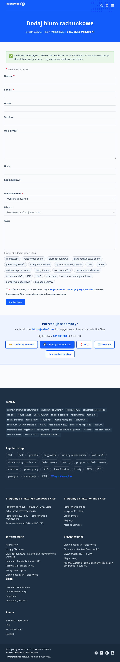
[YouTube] (107, 653)
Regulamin (11, 596)
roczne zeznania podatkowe (76, 276)
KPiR (90, 264)
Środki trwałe (71, 515)
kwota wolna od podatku (80, 424)
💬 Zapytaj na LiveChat (57, 344)
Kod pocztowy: (12, 179)
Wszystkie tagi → (61, 476)
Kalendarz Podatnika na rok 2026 (23, 561)
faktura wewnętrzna (63, 419)
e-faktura (13, 469)
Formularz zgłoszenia (17, 620)
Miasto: (8, 207)
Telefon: (8, 116)
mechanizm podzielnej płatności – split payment (28, 429)
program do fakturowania (91, 462)
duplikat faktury (73, 410)
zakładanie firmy (44, 281)
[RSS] (112, 653)
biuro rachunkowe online (87, 258)
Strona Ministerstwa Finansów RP (81, 549)
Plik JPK (43, 424)
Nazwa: (9, 75)
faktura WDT (46, 419)
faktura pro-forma (15, 419)
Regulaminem (58, 289)
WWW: (8, 103)
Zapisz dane (15, 302)
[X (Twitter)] (101, 653)
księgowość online (33, 258)
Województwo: (13, 193)
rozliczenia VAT (14, 276)
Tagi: (7, 220)
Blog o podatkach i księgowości (22, 574)
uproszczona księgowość (69, 264)
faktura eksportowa (59, 414)
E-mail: (9, 89)
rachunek (88, 429)
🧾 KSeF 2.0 (104, 344)
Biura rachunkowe (54, 32)
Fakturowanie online (74, 506)
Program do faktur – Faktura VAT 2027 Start (28, 506)
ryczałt (101, 264)
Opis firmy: (10, 130)
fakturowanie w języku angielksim (21, 424)
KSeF (38, 276)
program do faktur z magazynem (66, 429)
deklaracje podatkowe (87, 270)
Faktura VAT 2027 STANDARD (21, 511)
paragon (13, 476)
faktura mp (92, 414)
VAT (10, 455)
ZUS (46, 469)
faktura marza (77, 414)
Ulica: (7, 166)
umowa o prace (31, 434)
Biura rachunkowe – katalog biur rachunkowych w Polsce (31, 555)
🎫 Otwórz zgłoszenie (21, 344)
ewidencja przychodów (18, 270)
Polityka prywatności (16, 600)
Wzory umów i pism (16, 570)
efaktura (11, 414)
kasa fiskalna (61, 469)
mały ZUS (99, 424)
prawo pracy (31, 469)
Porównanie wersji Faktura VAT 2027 (24, 523)
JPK (29, 276)
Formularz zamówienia (18, 586)
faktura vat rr (32, 419)
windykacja (30, 476)
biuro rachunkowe (58, 258)
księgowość (12, 258)
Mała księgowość (73, 524)
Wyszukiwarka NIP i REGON (78, 553)
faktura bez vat (24, 414)
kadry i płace (42, 270)
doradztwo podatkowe (18, 281)
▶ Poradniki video (60, 354)
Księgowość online (73, 511)
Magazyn (68, 520)
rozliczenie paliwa (103, 429)
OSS (89, 469)
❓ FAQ (84, 344)
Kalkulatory (12, 544)
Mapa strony (70, 558)
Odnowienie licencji (16, 591)
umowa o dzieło (14, 434)
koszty (77, 469)
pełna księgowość (15, 264)
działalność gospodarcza (22, 462)
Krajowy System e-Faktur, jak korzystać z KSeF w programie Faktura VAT (88, 564)
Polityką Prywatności (80, 289)
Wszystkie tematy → (50, 434)
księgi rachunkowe (40, 264)
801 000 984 (60, 336)
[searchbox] (60, 199)
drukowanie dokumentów (52, 410)
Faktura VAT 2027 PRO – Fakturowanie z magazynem (26, 517)
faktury (66, 462)
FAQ (8, 624)
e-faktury (51, 276)
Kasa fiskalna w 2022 (58, 424)
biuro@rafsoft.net (43, 329)
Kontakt (10, 633)
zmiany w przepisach (74, 455)
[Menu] (112, 5)
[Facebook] (96, 653)
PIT (99, 469)
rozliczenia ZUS (62, 270)
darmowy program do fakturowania (22, 410)
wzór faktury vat (41, 414)
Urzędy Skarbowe (15, 549)
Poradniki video (14, 629)
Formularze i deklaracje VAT (20, 565)
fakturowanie (49, 462)
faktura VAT (98, 455)
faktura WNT (81, 419)
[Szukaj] (101, 5)
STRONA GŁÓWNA (34, 32)
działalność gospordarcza (94, 410)
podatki (33, 455)
